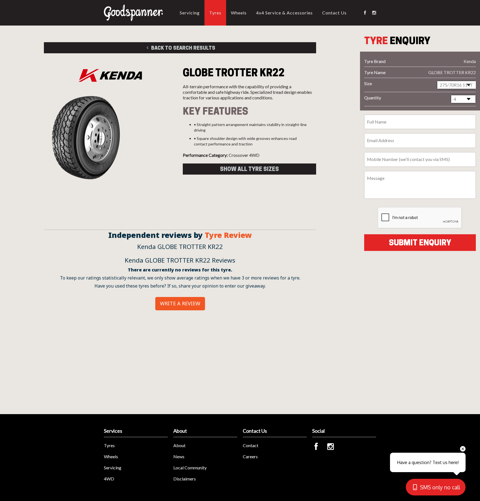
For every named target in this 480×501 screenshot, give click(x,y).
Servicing (190, 12)
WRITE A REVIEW (180, 303)
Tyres (215, 12)
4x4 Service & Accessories (284, 12)
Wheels (239, 12)
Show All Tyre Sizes (249, 169)
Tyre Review (228, 235)
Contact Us (334, 12)
